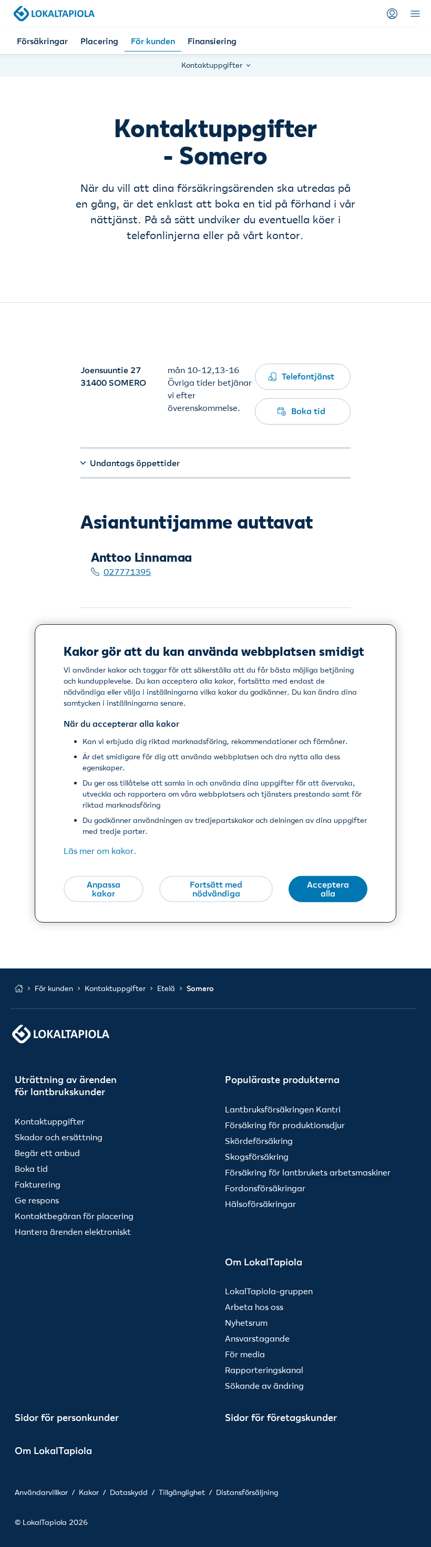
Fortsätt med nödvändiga (216, 889)
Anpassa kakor (103, 889)
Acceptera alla (328, 889)
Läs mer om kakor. (100, 850)
